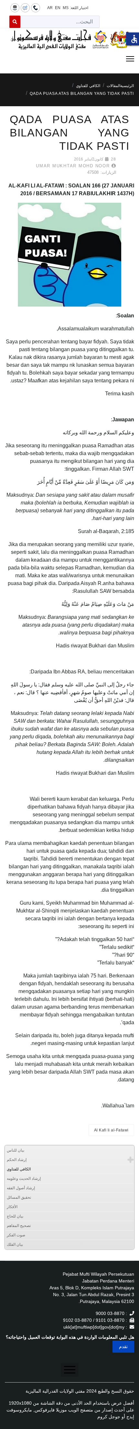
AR (50, 8)
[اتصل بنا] (35, 7)
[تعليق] (25, 7)
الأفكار (12, 1207)
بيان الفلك (15, 1244)
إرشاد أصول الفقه (21, 1188)
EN (57, 8)
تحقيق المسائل (19, 1197)
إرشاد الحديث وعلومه (24, 1178)
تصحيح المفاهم (19, 1225)
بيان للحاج (15, 1216)
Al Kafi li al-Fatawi (111, 1130)
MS (66, 8)
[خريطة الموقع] (15, 7)
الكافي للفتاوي (19, 1169)
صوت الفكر (16, 1235)
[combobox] (60, 22)
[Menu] (69, 59)
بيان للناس (15, 1150)
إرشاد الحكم (17, 1159)
